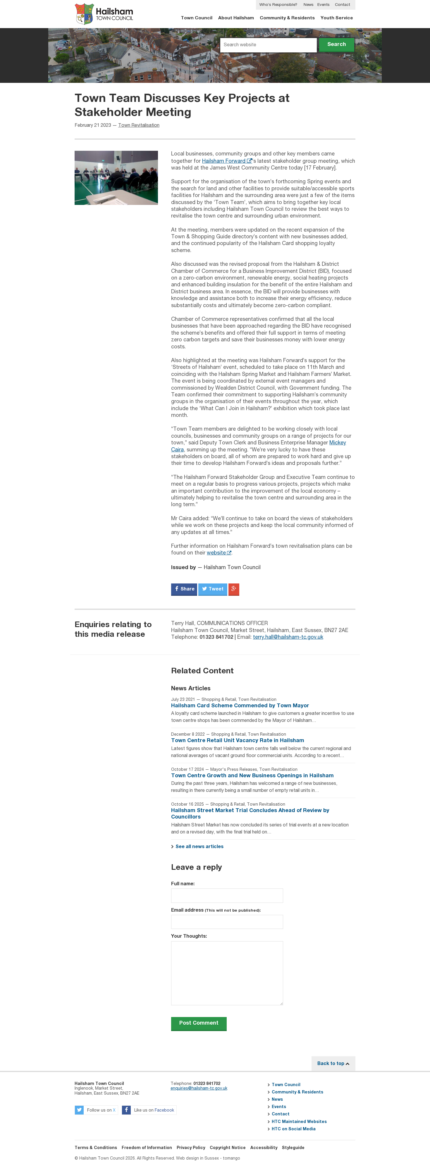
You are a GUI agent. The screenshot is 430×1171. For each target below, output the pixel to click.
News (309, 5)
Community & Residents (287, 18)
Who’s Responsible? (278, 5)
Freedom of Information (147, 1148)
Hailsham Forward (223, 161)
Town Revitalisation (138, 125)
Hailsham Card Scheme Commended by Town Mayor (240, 705)
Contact (342, 5)
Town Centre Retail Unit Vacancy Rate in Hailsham (237, 740)
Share (187, 589)
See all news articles (199, 846)
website (216, 553)
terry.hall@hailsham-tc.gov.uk (288, 637)
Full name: (183, 883)
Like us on (153, 1110)
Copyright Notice (228, 1148)
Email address (216, 910)
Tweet (215, 589)
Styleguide (293, 1148)
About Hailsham (236, 18)
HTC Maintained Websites (299, 1122)
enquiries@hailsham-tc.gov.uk (199, 1088)
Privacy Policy (191, 1148)
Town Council (196, 18)
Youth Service (337, 18)
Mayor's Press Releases (233, 770)
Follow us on (101, 1110)
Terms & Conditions (96, 1148)
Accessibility (263, 1148)
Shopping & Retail (219, 700)
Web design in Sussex (197, 1158)
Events (323, 5)
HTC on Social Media (294, 1129)
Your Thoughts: (189, 936)
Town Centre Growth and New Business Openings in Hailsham (252, 775)
